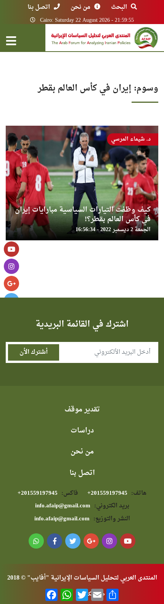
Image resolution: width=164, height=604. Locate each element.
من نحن (80, 7)
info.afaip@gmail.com (82, 506)
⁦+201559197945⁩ (116, 493)
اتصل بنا (38, 7)
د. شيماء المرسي (131, 139)
